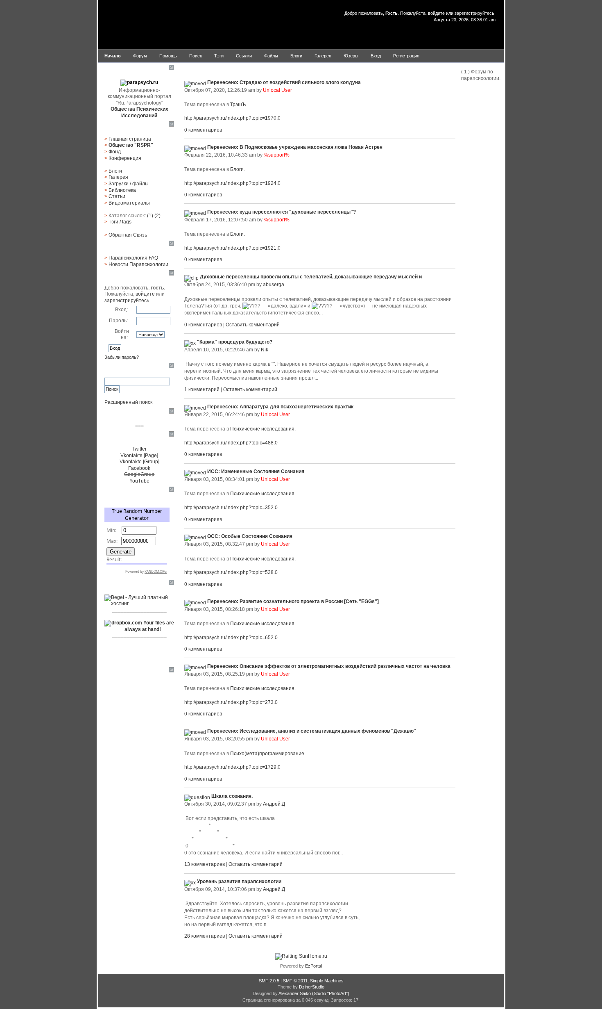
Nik (264, 350)
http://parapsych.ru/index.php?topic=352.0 (231, 507)
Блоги (115, 171)
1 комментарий (202, 389)
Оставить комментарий (253, 325)
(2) (157, 216)
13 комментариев (204, 864)
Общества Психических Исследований (139, 112)
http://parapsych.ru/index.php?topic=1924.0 (232, 183)
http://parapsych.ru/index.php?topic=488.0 (231, 443)
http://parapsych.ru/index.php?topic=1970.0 (232, 118)
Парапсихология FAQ (133, 258)
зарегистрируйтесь (474, 13)
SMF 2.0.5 (269, 980)
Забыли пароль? (121, 357)
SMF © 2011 (295, 980)
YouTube (139, 481)
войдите (436, 13)
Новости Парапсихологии (138, 264)
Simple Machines (327, 980)
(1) (150, 216)
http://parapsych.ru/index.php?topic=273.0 (231, 702)
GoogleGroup (139, 474)
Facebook (139, 468)
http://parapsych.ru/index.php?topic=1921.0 (232, 248)
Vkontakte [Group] (139, 462)
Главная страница (130, 139)
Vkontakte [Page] (139, 455)
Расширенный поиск (128, 402)
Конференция (125, 158)
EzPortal (313, 965)
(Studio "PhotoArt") (330, 993)
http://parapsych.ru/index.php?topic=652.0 (231, 637)
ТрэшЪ (238, 104)
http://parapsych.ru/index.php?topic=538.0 (231, 572)
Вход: (121, 309)
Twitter (139, 449)
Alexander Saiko (294, 993)
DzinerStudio (311, 986)
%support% (277, 155)
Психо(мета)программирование (267, 753)
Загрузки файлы (129, 184)
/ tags (120, 222)
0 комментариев (203, 130)
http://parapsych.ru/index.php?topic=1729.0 (232, 767)
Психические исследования (262, 429)
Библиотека (122, 190)
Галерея (118, 177)
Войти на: (122, 334)
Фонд (115, 152)
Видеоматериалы (129, 203)
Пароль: (118, 320)
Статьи (117, 196)
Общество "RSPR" (131, 145)
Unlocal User (277, 90)
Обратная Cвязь (128, 235)
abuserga (273, 284)
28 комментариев (204, 936)
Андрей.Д (274, 804)
